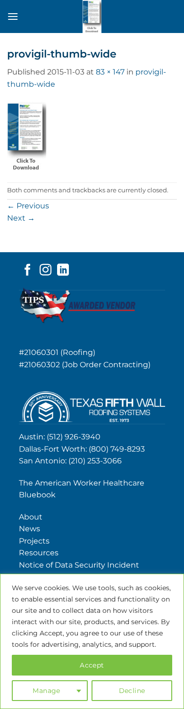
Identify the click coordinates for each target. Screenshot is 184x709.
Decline (132, 690)
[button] (12, 16)
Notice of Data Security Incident (79, 565)
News (29, 528)
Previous (28, 205)
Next (21, 218)
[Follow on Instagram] (45, 270)
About (30, 516)
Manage (46, 690)
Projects (34, 540)
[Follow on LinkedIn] (63, 270)
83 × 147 (110, 71)
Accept (92, 665)
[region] (92, 641)
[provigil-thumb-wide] (26, 135)
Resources (39, 552)
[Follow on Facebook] (27, 270)
